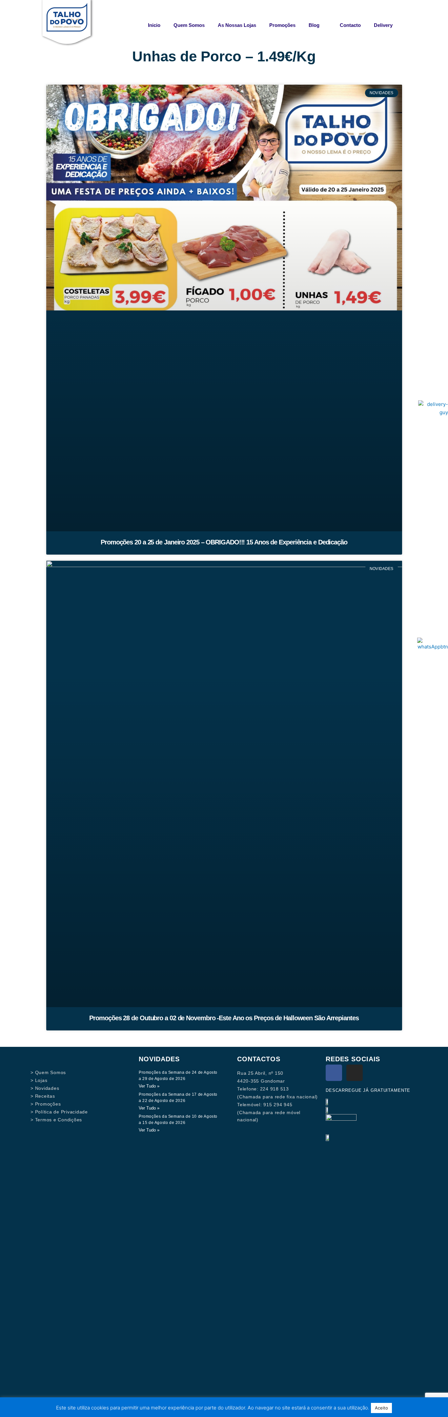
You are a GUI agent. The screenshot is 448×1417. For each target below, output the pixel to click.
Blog (314, 25)
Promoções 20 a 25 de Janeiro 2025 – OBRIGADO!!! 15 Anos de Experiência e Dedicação (224, 542)
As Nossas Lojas (237, 25)
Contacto (350, 25)
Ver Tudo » (149, 1086)
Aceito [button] (381, 1407)
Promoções (282, 25)
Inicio (154, 25)
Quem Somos (189, 25)
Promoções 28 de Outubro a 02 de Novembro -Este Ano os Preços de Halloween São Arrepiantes (223, 1018)
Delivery (383, 25)
